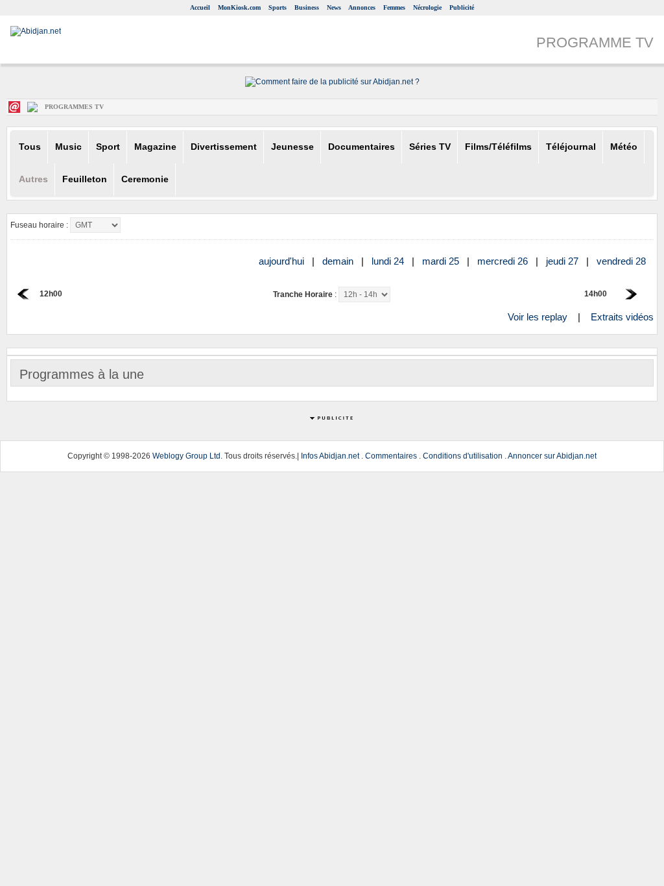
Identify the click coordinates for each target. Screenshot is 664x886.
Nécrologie (427, 7)
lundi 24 (389, 261)
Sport (108, 147)
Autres (33, 179)
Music (68, 147)
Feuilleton (84, 179)
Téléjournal (571, 147)
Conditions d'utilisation (463, 456)
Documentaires (361, 147)
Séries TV (430, 147)
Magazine (155, 147)
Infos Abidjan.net (330, 456)
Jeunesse (292, 147)
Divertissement (224, 147)
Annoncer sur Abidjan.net (552, 456)
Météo (623, 147)
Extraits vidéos (622, 316)
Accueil (200, 7)
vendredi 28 (622, 261)
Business (306, 7)
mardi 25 (442, 261)
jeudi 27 (563, 261)
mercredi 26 (503, 261)
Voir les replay (537, 316)
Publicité (461, 7)
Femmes (394, 7)
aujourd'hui (283, 261)
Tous (30, 147)
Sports (277, 7)
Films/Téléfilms (498, 147)
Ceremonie (145, 179)
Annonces (361, 7)
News (334, 7)
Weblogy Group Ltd (186, 456)
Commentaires (391, 456)
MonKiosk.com (239, 7)
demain (339, 261)
